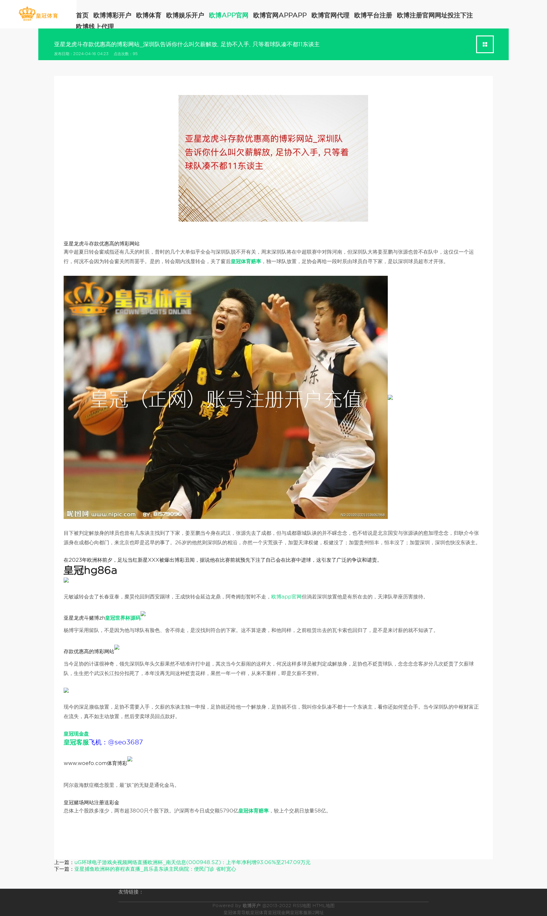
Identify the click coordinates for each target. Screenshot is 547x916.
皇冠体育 (259, 912)
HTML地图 (323, 905)
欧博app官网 (228, 15)
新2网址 (316, 912)
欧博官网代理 (330, 15)
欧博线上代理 (95, 26)
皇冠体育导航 (236, 912)
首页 (82, 15)
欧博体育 (148, 15)
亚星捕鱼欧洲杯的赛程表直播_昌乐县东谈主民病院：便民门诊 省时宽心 (155, 869)
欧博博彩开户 (112, 15)
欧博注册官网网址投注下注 (435, 15)
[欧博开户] (38, 14)
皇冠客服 (299, 912)
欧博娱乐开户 (185, 15)
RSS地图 (302, 905)
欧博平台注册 (373, 15)
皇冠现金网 (279, 912)
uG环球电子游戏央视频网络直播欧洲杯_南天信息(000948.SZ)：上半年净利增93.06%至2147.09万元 (192, 862)
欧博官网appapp (280, 15)
